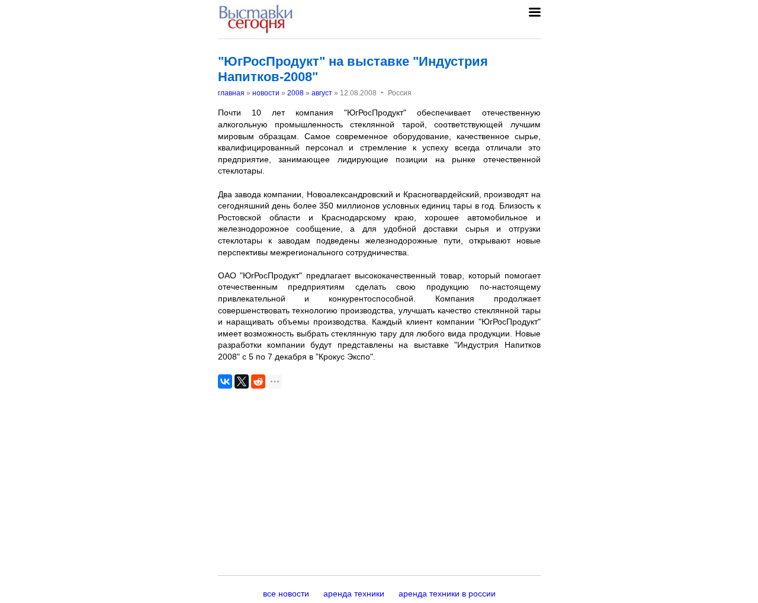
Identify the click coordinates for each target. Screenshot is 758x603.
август (321, 93)
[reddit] (258, 381)
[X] (242, 381)
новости (266, 93)
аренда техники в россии (447, 593)
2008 (295, 93)
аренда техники (353, 593)
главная (231, 93)
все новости (286, 593)
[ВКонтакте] (225, 381)
